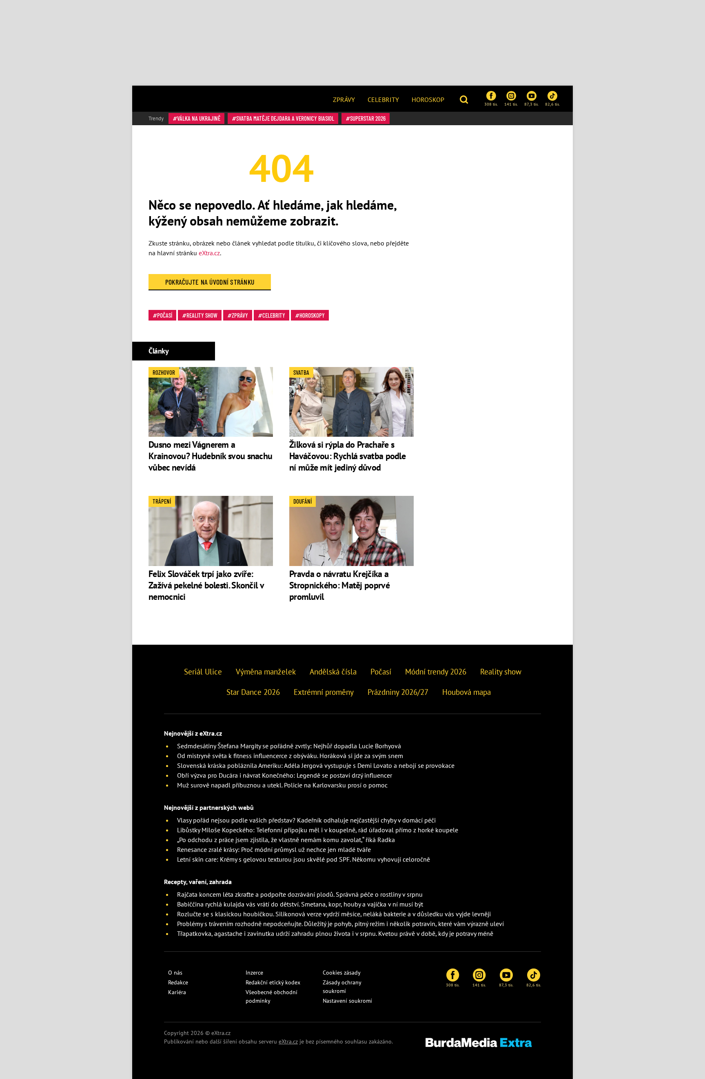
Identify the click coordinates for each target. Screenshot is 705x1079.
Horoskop (428, 99)
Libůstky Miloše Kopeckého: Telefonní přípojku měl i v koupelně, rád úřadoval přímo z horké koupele (317, 830)
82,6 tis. (552, 104)
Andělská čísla (333, 672)
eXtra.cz (209, 253)
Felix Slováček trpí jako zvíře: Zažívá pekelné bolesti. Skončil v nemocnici (206, 585)
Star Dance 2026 (253, 692)
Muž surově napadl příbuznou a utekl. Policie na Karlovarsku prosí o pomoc (282, 785)
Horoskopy (312, 315)
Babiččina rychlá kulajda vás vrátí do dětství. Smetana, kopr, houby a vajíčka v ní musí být (300, 904)
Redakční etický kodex (273, 982)
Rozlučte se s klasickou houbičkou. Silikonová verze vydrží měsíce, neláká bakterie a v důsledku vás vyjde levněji (334, 914)
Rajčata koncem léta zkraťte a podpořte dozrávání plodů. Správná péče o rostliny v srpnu (300, 894)
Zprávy (344, 99)
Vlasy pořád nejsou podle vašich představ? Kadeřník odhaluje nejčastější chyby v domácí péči (306, 820)
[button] (465, 99)
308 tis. (491, 104)
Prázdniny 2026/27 (398, 692)
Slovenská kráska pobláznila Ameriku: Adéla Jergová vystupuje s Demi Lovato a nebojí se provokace (315, 765)
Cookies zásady (342, 972)
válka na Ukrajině (198, 118)
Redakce (178, 982)
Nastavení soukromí (347, 1000)
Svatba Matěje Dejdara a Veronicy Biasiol (285, 118)
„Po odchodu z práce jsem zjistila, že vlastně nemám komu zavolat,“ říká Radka (286, 840)
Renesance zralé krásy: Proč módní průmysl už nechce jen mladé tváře (274, 849)
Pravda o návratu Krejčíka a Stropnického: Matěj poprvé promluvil (339, 585)
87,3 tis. (531, 104)
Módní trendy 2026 (435, 672)
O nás (175, 972)
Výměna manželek (266, 672)
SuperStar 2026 (368, 118)
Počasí (164, 315)
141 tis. (511, 104)
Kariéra (177, 992)
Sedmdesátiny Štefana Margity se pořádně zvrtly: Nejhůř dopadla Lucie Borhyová (289, 746)
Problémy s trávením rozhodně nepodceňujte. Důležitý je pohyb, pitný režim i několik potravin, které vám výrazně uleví (340, 924)
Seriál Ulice (203, 672)
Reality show (201, 315)
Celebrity (383, 99)
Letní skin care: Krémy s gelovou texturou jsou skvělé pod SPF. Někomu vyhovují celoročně (303, 859)
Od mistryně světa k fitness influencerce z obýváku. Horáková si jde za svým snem (290, 756)
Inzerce (254, 972)
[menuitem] (344, 99)
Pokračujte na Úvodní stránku (210, 281)
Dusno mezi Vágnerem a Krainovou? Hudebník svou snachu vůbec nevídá (210, 456)
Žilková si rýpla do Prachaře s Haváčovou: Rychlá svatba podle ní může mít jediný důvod (347, 456)
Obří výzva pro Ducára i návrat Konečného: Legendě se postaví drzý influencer (284, 775)
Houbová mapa (466, 692)
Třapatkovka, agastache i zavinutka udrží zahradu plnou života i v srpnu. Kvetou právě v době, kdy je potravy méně (335, 933)
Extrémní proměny (324, 692)
